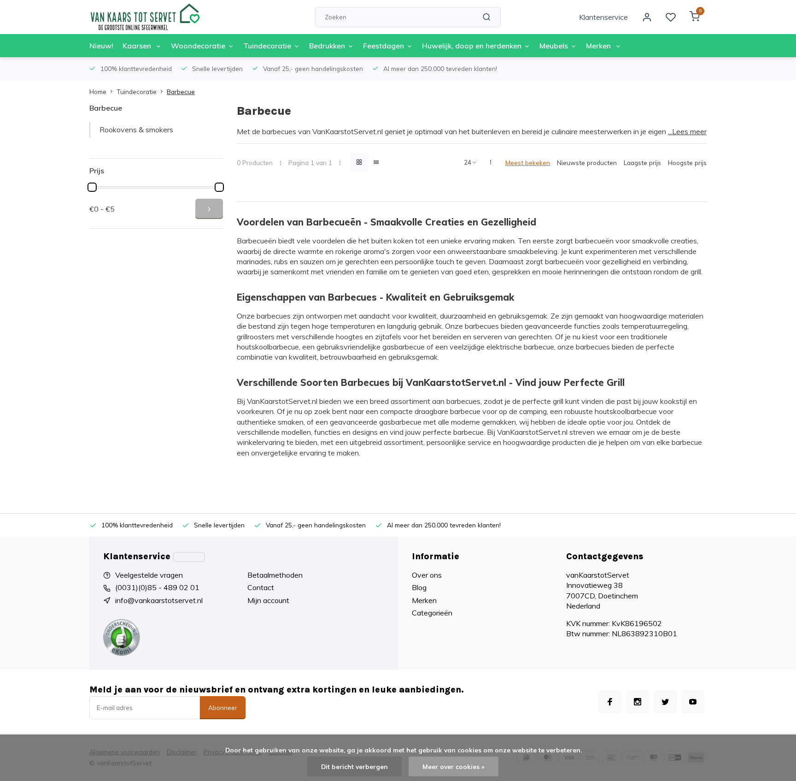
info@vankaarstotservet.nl (159, 600)
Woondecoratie (198, 45)
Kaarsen (138, 45)
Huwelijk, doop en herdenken (471, 45)
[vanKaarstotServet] (144, 17)
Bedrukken (327, 45)
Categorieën (432, 612)
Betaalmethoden (275, 575)
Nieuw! (101, 45)
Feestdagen (383, 45)
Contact (260, 587)
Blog (419, 587)
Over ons (427, 575)
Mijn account (268, 600)
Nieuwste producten (587, 162)
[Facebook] (609, 701)
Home (97, 91)
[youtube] (692, 701)
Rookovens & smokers (136, 129)
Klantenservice (603, 17)
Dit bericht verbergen (354, 766)
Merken (599, 45)
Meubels (553, 45)
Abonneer (222, 707)
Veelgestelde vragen (149, 575)
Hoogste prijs (687, 162)
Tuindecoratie (267, 45)
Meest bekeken (527, 162)
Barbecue (181, 91)
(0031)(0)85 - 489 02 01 (157, 587)
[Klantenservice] (189, 557)
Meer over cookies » (453, 766)
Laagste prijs (642, 162)
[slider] (92, 187)
